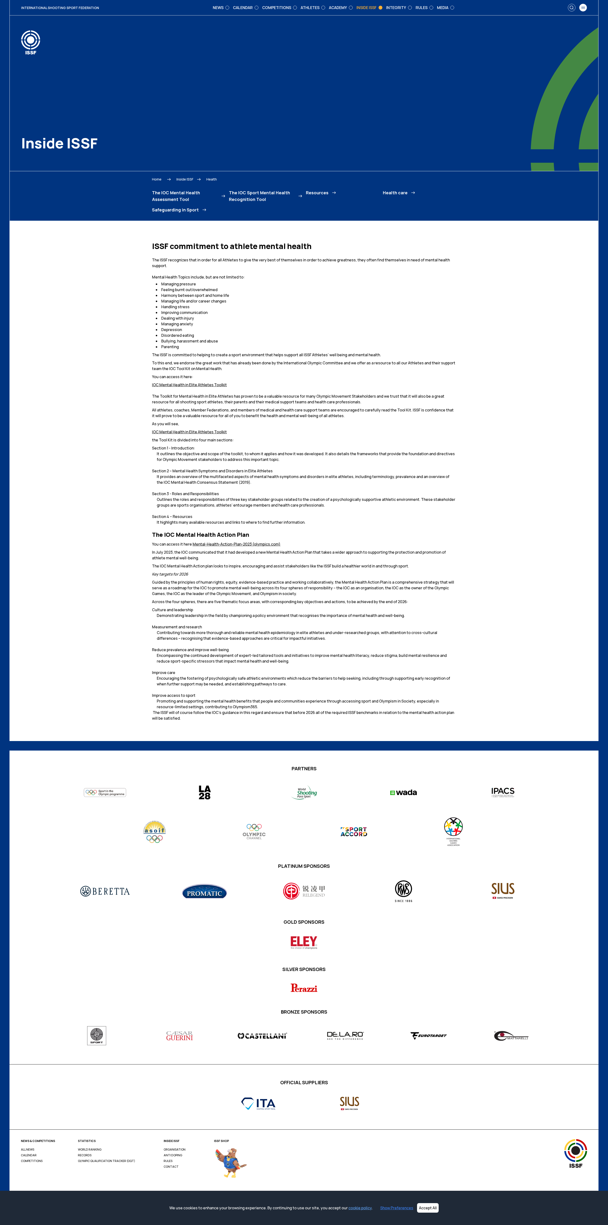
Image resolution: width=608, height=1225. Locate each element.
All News (27, 1150)
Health (211, 179)
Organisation (174, 1150)
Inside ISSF (184, 179)
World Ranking (89, 1150)
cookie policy (360, 1207)
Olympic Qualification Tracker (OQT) (106, 1161)
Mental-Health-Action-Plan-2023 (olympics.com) (236, 544)
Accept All (428, 1207)
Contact (171, 1167)
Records (84, 1155)
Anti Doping (173, 1155)
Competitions (32, 1161)
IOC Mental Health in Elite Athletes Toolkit (189, 384)
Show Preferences (396, 1207)
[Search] (571, 7)
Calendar (29, 1155)
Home (157, 179)
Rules (168, 1161)
